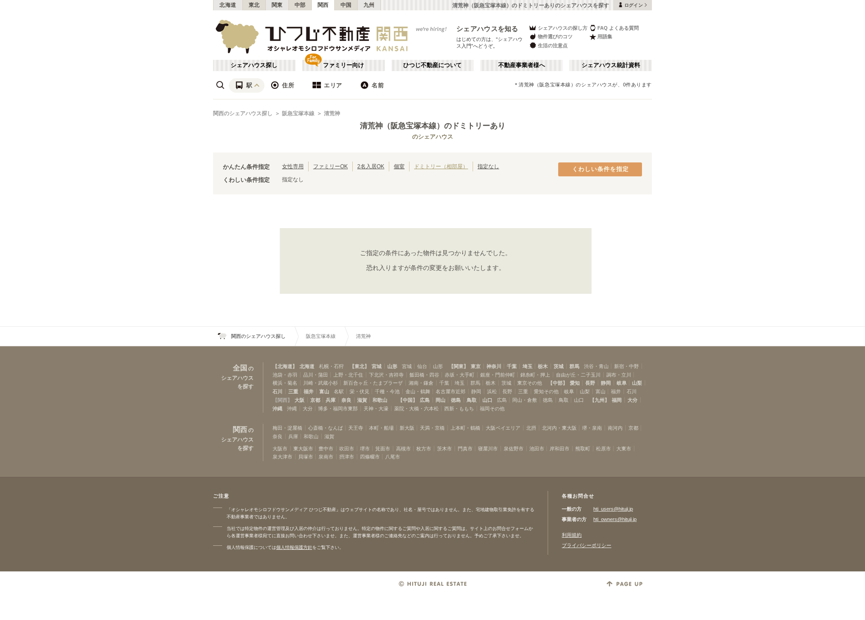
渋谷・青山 (596, 366)
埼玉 (528, 366)
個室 (399, 166)
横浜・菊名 (285, 383)
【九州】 (600, 400)
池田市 (536, 448)
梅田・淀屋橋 (287, 428)
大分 (632, 400)
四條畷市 (370, 456)
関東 (277, 5)
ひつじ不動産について (432, 65)
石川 (277, 391)
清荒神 (332, 113)
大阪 (300, 400)
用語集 (604, 36)
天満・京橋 (432, 428)
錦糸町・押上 (535, 374)
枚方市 (423, 448)
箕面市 (382, 448)
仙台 (422, 366)
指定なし (488, 166)
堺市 (365, 448)
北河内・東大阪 (559, 428)
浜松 (492, 391)
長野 (590, 383)
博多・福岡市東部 (338, 408)
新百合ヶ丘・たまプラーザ (373, 383)
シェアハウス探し (254, 65)
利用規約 (572, 535)
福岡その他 (492, 408)
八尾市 (392, 456)
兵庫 (331, 400)
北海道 (228, 5)
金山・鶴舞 (417, 391)
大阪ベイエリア (503, 428)
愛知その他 (546, 391)
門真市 (465, 448)
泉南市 (326, 456)
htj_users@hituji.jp (613, 509)
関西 (323, 5)
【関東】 (459, 366)
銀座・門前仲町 (497, 374)
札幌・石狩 (331, 366)
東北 (254, 5)
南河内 (615, 428)
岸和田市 (559, 448)
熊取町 (582, 448)
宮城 (377, 366)
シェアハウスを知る (487, 28)
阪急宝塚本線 (298, 113)
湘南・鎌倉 (421, 383)
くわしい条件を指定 (600, 169)
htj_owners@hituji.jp (615, 519)
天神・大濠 (376, 408)
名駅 (339, 391)
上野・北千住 (348, 374)
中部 (300, 5)
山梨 (637, 383)
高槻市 (403, 448)
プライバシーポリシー (586, 545)
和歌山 (380, 400)
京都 (315, 400)
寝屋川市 (488, 448)
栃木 (543, 366)
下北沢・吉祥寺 (386, 374)
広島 (425, 400)
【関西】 (282, 400)
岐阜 (622, 383)
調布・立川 (618, 374)
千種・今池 (387, 391)
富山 (324, 391)
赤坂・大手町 (459, 374)
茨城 (559, 366)
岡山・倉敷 (524, 400)
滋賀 (362, 400)
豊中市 (326, 448)
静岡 (606, 383)
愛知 (575, 383)
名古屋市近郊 (450, 391)
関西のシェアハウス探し (243, 113)
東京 (476, 366)
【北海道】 (285, 366)
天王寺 (355, 428)
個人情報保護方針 (294, 547)
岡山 (441, 400)
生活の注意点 (553, 45)
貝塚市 (305, 456)
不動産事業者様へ (521, 65)
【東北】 (359, 366)
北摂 (531, 428)
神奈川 (494, 366)
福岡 (617, 400)
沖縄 (277, 408)
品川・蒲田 (315, 374)
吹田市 (346, 448)
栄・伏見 (359, 391)
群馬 (574, 366)
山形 (392, 366)
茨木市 (444, 448)
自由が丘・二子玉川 (578, 374)
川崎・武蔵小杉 (320, 383)
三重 (293, 391)
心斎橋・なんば (325, 428)
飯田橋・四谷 (424, 374)
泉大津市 (282, 456)
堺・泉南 (592, 428)
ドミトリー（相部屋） (441, 166)
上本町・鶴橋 (465, 428)
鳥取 (472, 400)
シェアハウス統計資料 (611, 65)
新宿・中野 (626, 366)
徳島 (456, 400)
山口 (487, 400)
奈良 (346, 400)
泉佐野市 (514, 448)
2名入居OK (370, 166)
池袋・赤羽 (285, 374)
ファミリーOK (330, 166)
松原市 (603, 448)
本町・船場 (381, 428)
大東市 (623, 448)
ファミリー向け (343, 65)
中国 (346, 5)
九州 (369, 5)
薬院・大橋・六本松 (416, 408)
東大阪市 (303, 448)
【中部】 (558, 383)
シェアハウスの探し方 (562, 28)
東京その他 (529, 383)
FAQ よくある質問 (618, 28)
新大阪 (407, 428)
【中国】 (408, 400)
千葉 (512, 366)
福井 (309, 391)
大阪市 (280, 448)
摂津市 (346, 456)
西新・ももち (459, 408)
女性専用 (293, 166)
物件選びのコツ (555, 36)
